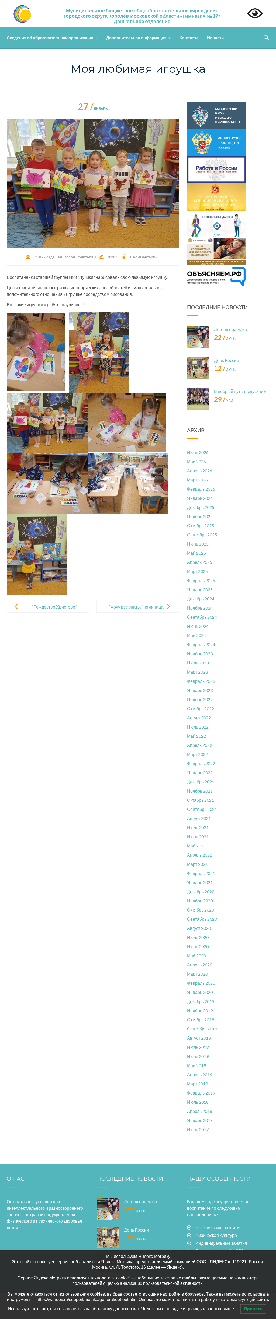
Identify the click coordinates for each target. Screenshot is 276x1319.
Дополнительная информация (136, 37)
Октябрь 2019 (200, 1019)
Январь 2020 (200, 992)
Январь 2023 (200, 690)
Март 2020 (197, 973)
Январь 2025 (200, 589)
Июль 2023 (198, 662)
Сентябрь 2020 (202, 918)
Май (223, 401)
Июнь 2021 (198, 836)
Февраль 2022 (201, 763)
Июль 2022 (198, 726)
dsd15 (113, 257)
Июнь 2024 (198, 626)
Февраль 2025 (201, 580)
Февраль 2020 (201, 983)
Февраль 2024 (201, 644)
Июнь (225, 339)
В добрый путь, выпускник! (240, 391)
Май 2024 (196, 635)
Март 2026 (197, 479)
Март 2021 (197, 864)
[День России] (198, 368)
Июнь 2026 (198, 452)
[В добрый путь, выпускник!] (198, 399)
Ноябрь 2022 (200, 699)
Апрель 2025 (199, 562)
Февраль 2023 (201, 681)
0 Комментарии (143, 257)
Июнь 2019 (198, 1056)
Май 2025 (196, 552)
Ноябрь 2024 (200, 607)
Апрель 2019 (199, 1074)
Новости (215, 37)
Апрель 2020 (199, 964)
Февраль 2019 (201, 1092)
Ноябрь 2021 (200, 790)
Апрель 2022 (199, 745)
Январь (93, 109)
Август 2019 (199, 1037)
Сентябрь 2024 (202, 617)
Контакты (189, 37)
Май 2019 (196, 1065)
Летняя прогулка (230, 329)
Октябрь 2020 (200, 909)
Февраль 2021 (201, 873)
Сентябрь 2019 (202, 1028)
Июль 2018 (198, 1102)
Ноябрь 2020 (200, 900)
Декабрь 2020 (200, 891)
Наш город (65, 257)
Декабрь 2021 (200, 781)
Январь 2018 (200, 1120)
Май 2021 (196, 845)
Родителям (86, 257)
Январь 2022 (200, 772)
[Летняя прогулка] (198, 337)
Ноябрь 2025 (200, 516)
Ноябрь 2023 (200, 653)
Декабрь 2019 (200, 1001)
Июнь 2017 (198, 1129)
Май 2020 (196, 955)
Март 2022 (197, 754)
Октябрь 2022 (200, 708)
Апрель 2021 (199, 854)
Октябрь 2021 (200, 800)
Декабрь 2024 (200, 598)
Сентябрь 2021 (202, 809)
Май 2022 (196, 735)
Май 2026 (196, 461)
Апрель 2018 (199, 1111)
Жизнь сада (44, 257)
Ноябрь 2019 (200, 1010)
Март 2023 (197, 671)
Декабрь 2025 (200, 507)
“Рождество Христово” (54, 606)
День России (226, 360)
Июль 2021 (198, 827)
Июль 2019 (198, 1047)
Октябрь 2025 (200, 525)
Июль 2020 (198, 937)
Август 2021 (199, 818)
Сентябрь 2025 (202, 534)
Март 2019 (197, 1083)
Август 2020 (199, 928)
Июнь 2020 (198, 946)
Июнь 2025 (198, 543)
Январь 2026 (200, 498)
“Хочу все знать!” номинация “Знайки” (137, 611)
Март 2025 (197, 571)
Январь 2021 (200, 882)
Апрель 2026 (199, 470)
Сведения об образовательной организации (50, 37)
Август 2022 (199, 717)
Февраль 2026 (201, 488)
